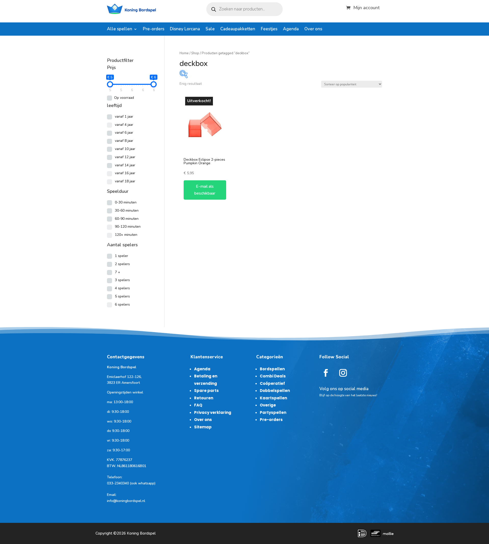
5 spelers (122, 296)
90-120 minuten (128, 226)
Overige (268, 405)
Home (184, 53)
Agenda (291, 29)
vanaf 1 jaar (124, 116)
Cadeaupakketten (237, 29)
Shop (195, 53)
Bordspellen (272, 369)
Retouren (203, 398)
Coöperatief (272, 383)
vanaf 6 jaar (124, 132)
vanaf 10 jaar (125, 148)
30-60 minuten (127, 210)
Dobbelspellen (275, 390)
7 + (117, 272)
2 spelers (122, 264)
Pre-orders (153, 29)
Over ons (313, 29)
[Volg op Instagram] (343, 372)
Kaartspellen (273, 398)
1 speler (121, 255)
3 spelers (122, 280)
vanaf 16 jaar (125, 173)
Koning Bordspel (141, 533)
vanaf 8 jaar (124, 140)
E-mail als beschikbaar (204, 190)
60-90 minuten (127, 218)
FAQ (198, 405)
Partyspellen (273, 412)
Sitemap (203, 427)
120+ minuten (126, 234)
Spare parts (206, 390)
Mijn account (366, 7)
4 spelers (122, 288)
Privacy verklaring (212, 412)
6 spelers (122, 304)
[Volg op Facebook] (325, 372)
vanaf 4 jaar (124, 124)
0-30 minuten (126, 202)
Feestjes (269, 29)
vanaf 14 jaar (125, 165)
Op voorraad (124, 97)
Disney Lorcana (185, 29)
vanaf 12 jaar (125, 157)
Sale (210, 29)
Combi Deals (273, 376)
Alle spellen (119, 29)
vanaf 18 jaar (125, 181)
